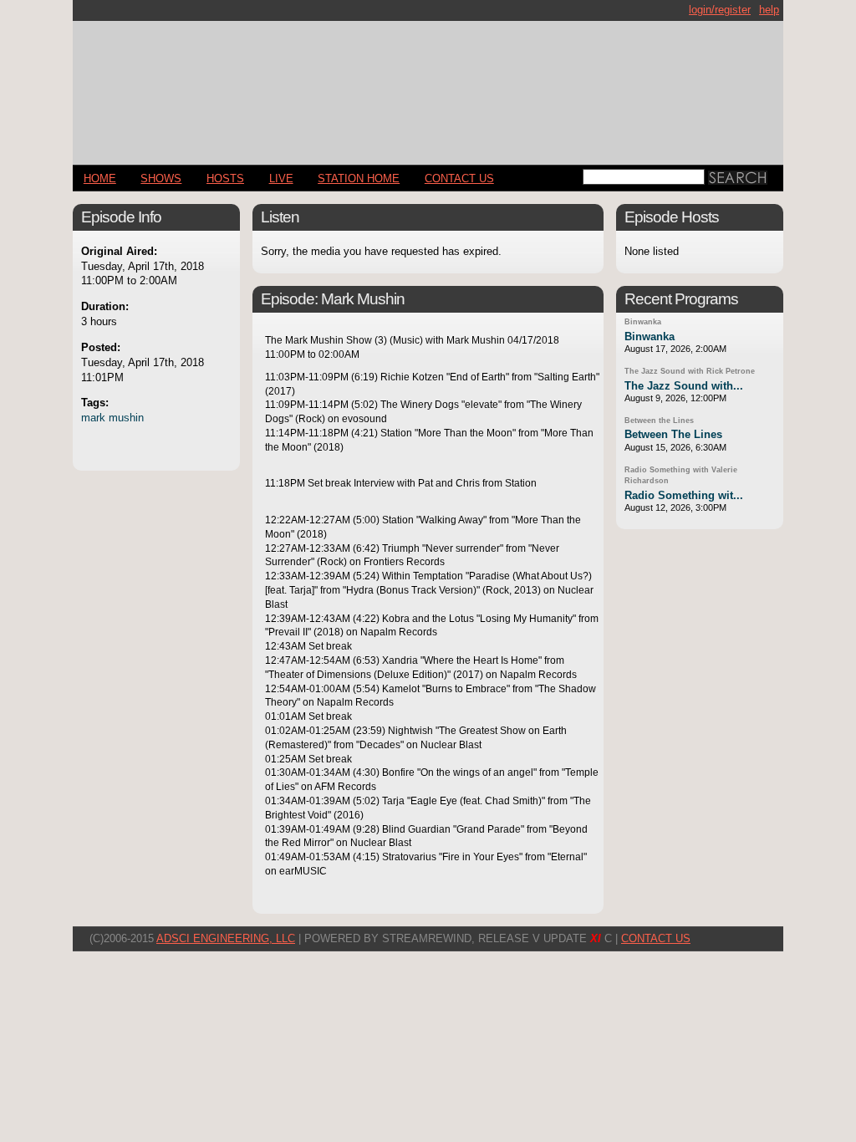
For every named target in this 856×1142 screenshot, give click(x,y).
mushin (126, 417)
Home (100, 178)
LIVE (281, 178)
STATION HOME (359, 178)
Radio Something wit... (683, 495)
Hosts (225, 178)
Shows (160, 178)
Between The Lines (673, 434)
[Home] (428, 86)
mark (93, 417)
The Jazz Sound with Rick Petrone (689, 371)
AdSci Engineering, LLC (225, 938)
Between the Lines (659, 420)
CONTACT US (459, 178)
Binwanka (642, 322)
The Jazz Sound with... (683, 386)
